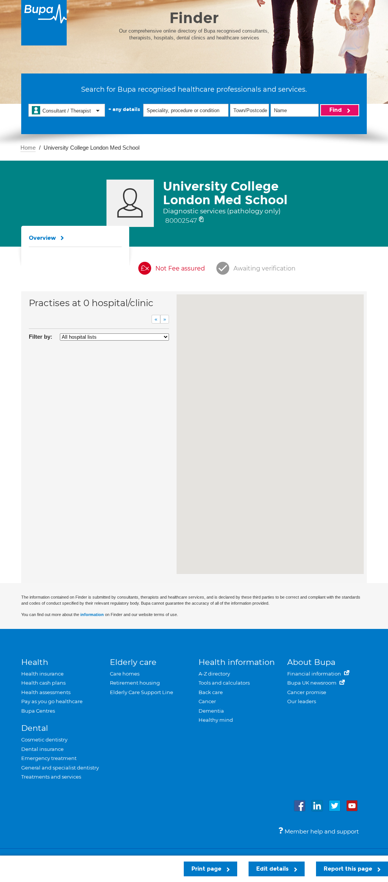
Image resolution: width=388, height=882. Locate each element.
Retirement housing (135, 683)
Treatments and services (51, 777)
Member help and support (321, 831)
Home (28, 147)
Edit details (273, 868)
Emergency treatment (49, 758)
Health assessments (45, 692)
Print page (207, 868)
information (92, 614)
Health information (237, 662)
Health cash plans (43, 683)
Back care (211, 692)
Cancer (207, 701)
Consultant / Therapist (66, 111)
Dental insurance (42, 749)
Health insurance (42, 674)
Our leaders (301, 701)
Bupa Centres (38, 711)
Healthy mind (216, 720)
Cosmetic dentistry (44, 740)
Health (34, 662)
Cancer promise (306, 692)
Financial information (314, 674)
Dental (34, 728)
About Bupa (311, 662)
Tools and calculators (224, 683)
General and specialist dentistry (60, 768)
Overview (42, 238)
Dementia (211, 711)
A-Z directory (214, 674)
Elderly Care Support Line (141, 692)
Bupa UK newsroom (312, 683)
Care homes (124, 674)
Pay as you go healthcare (52, 701)
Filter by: (40, 336)
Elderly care (133, 662)
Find (336, 109)
